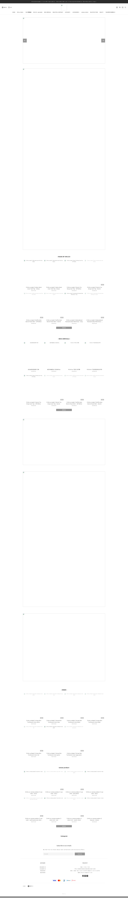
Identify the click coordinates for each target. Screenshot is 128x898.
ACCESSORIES (76, 12)
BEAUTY (101, 12)
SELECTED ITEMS (94, 12)
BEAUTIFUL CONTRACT (58, 12)
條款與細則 (42, 872)
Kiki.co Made (20, 12)
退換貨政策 (42, 870)
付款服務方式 (43, 868)
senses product (84, 12)
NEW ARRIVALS (47, 12)
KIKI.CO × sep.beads (37, 12)
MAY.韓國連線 (28, 12)
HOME (13, 12)
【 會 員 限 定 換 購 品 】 (110, 12)
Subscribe (80, 853)
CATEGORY (67, 12)
